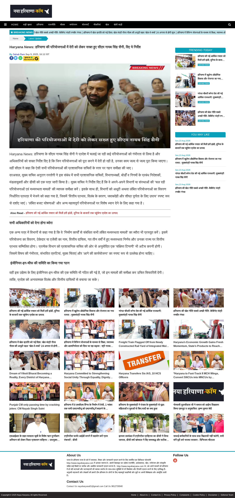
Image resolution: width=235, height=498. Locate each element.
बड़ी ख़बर (27, 24)
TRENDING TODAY (200, 50)
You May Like (200, 134)
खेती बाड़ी (118, 24)
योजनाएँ (85, 24)
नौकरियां (97, 24)
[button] (5, 24)
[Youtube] (175, 460)
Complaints (184, 495)
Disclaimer (212, 495)
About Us (74, 455)
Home (15, 24)
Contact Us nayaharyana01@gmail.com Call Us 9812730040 (95, 486)
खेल (107, 24)
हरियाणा (40, 24)
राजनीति (51, 24)
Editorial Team (227, 495)
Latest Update (34, 38)
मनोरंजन (73, 24)
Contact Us (75, 481)
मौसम (62, 24)
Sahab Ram (19, 54)
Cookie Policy (199, 495)
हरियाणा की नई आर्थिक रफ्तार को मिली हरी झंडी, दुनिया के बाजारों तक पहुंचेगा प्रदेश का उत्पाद (72, 213)
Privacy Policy (170, 495)
